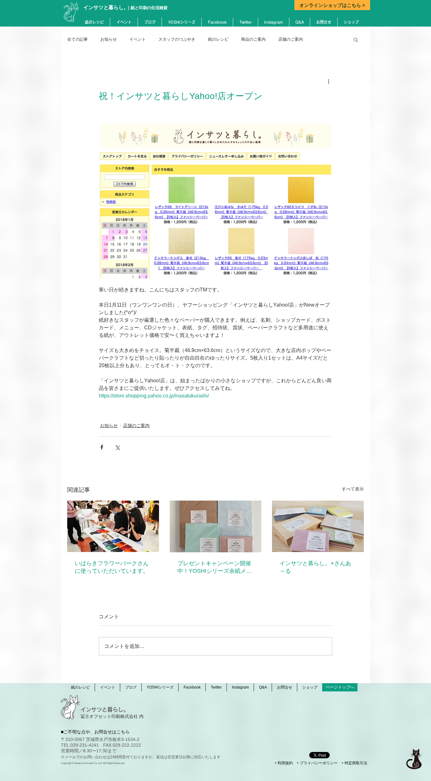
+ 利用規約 (284, 763)
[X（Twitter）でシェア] (117, 447)
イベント (137, 39)
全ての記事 (77, 39)
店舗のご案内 (290, 39)
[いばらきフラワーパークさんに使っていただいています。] (113, 526)
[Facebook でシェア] (102, 447)
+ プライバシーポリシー (317, 763)
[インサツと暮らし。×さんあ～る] (318, 526)
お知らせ (108, 39)
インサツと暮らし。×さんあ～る (315, 567)
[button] (356, 39)
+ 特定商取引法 (354, 763)
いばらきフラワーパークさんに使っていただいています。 (112, 567)
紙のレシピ (218, 39)
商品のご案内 (253, 39)
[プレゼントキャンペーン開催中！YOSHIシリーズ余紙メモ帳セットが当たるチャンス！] (216, 526)
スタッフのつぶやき (176, 39)
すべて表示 (353, 488)
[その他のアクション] (328, 81)
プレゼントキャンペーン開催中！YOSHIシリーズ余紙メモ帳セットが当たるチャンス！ (214, 567)
